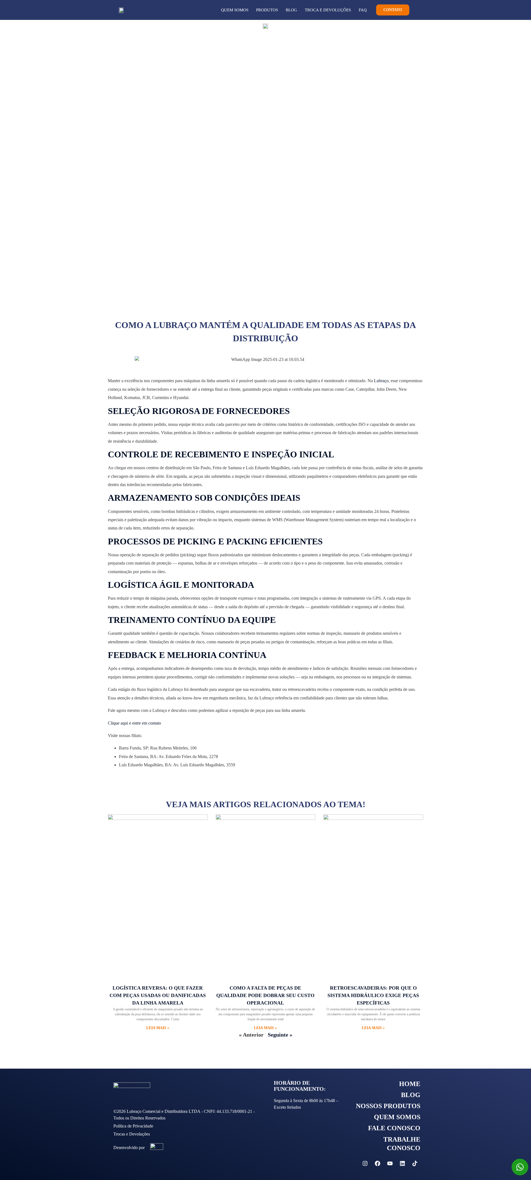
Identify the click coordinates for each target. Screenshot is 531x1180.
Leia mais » (157, 1028)
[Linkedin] (402, 1163)
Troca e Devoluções (328, 10)
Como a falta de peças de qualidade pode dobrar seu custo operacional (265, 995)
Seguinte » (280, 1035)
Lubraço (381, 380)
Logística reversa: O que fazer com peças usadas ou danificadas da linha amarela (158, 995)
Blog (291, 10)
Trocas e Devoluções (131, 1134)
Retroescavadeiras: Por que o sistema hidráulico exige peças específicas (373, 995)
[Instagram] (365, 1163)
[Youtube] (389, 1163)
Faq (363, 10)
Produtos (267, 10)
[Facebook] (377, 1163)
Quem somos (234, 10)
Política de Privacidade (133, 1126)
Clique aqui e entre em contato (134, 723)
